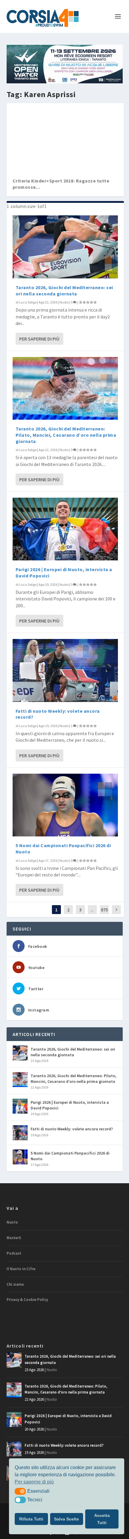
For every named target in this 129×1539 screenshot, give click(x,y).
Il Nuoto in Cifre (21, 1268)
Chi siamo (15, 1284)
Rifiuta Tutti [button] (31, 1519)
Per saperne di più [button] (34, 1481)
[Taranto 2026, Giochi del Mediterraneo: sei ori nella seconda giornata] (65, 246)
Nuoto (64, 302)
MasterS (14, 1237)
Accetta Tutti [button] (102, 1519)
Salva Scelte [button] (66, 1519)
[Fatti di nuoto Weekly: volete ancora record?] (65, 670)
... (92, 910)
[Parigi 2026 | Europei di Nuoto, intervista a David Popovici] (65, 529)
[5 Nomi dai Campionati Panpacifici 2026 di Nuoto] (65, 805)
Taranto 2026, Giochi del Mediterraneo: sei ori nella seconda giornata (64, 290)
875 (104, 910)
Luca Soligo (28, 302)
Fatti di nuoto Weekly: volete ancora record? (72, 1129)
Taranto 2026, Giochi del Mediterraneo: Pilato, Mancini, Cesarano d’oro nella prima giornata (66, 435)
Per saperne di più (39, 339)
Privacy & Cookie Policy (27, 1299)
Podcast (14, 1253)
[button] (20, 1491)
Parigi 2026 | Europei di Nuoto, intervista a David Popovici (70, 1105)
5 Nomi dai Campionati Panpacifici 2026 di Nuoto (70, 1155)
